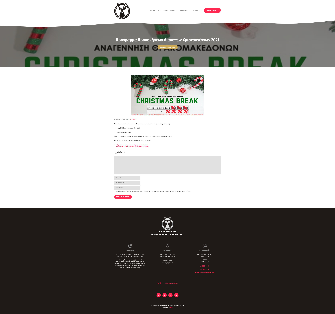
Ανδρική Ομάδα (169, 10)
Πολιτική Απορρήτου (171, 283)
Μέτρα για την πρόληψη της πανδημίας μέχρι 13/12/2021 (132, 145)
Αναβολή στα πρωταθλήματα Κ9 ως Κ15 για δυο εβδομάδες (132, 146)
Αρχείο (159, 283)
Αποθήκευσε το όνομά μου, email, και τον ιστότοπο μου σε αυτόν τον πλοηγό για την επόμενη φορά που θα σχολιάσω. (153, 191)
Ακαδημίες (184, 10)
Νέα (159, 10)
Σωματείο (196, 10)
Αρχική (152, 10)
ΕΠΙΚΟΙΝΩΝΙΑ (212, 10)
